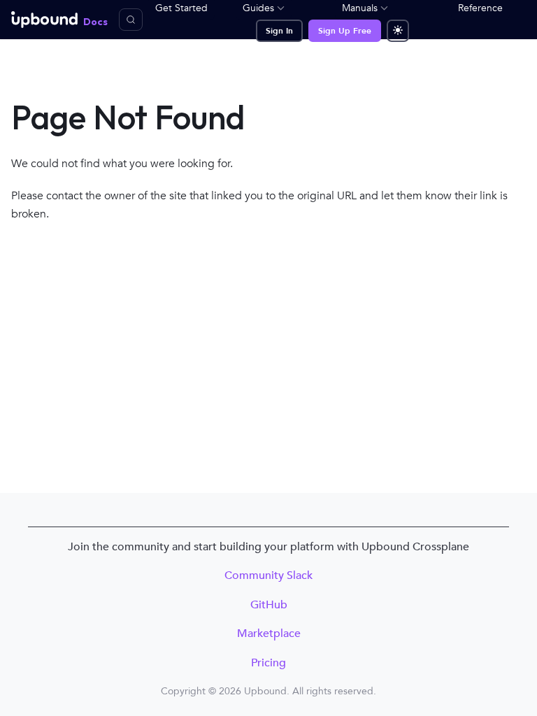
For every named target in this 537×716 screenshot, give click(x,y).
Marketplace (269, 633)
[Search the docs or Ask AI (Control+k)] (131, 19)
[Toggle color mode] (398, 31)
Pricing (268, 663)
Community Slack (268, 575)
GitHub (268, 605)
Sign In (279, 30)
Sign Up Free (344, 30)
